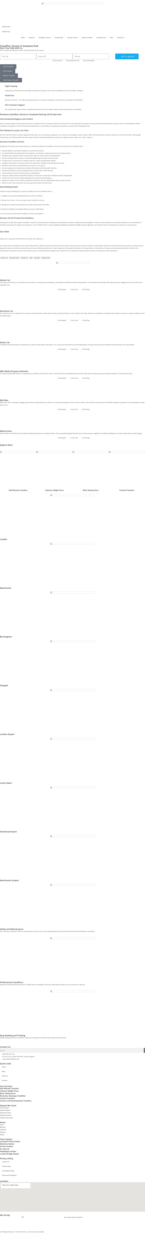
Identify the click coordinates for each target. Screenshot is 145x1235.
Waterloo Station (7, 1144)
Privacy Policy (6, 1166)
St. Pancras (4, 1149)
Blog (3, 1071)
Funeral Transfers (126, 490)
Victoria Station (6, 1146)
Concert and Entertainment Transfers (15, 1101)
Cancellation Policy (8, 1171)
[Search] (144, 1050)
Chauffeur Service (45, 37)
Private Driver (58, 37)
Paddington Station (8, 1151)
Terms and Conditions (9, 1175)
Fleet (111, 37)
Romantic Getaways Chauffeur (13, 1096)
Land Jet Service (72, 37)
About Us (32, 37)
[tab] (4, 257)
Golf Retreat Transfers (18, 490)
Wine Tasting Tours (91, 490)
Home (23, 37)
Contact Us (120, 37)
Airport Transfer (87, 37)
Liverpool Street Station (10, 1141)
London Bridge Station (9, 1154)
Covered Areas (101, 37)
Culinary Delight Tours (54, 490)
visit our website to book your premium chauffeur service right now (71, 225)
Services (4, 1080)
